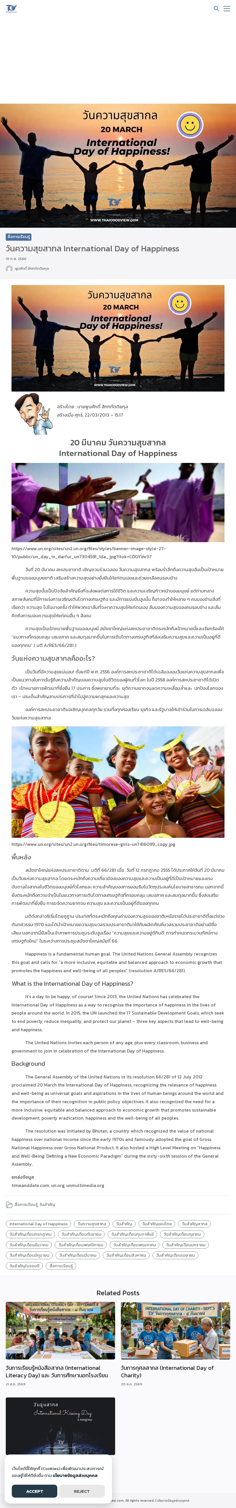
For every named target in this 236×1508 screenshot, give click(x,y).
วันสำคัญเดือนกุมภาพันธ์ (132, 1234)
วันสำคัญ (47, 1204)
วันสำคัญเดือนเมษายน (175, 1255)
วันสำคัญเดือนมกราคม (185, 1245)
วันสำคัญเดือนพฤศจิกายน (80, 1245)
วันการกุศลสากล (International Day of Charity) (167, 1371)
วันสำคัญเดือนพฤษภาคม (134, 1245)
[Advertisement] (118, 60)
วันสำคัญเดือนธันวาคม (28, 1245)
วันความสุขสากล (92, 1224)
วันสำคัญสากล (195, 1224)
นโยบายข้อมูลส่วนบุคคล (173, 1500)
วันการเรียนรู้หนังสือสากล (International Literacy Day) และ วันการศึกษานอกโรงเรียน (57, 1371)
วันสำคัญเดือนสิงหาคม (126, 1255)
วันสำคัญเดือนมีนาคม (77, 1255)
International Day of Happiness (38, 1224)
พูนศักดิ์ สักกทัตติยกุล (32, 268)
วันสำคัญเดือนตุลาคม (182, 1234)
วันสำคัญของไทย (157, 1224)
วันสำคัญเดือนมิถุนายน (29, 1255)
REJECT (82, 1491)
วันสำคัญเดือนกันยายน (81, 1234)
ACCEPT (34, 1491)
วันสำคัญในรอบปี (24, 1266)
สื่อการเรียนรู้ (18, 237)
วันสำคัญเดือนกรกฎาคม (30, 1234)
